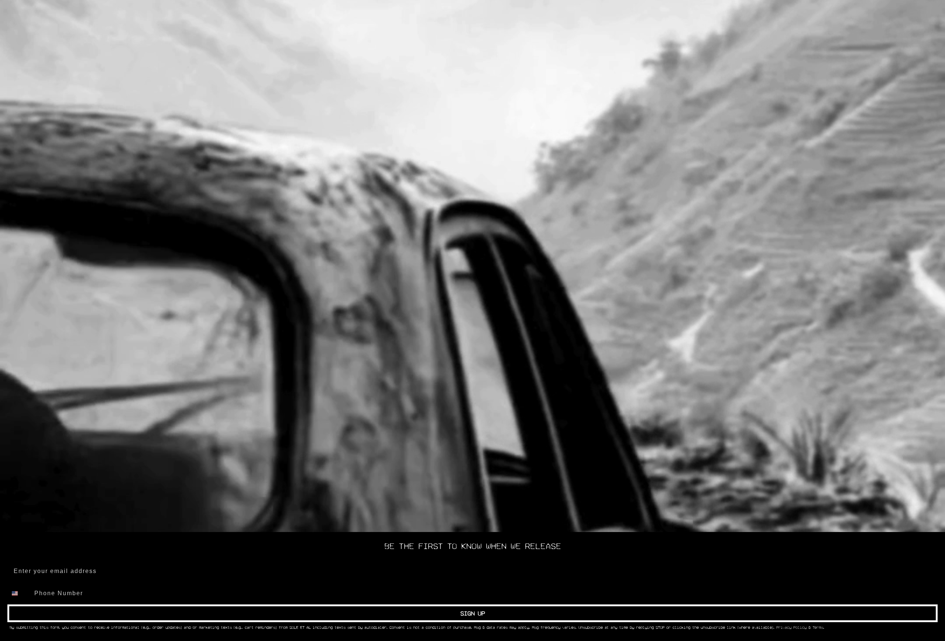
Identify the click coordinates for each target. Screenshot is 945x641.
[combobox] (19, 593)
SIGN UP (472, 613)
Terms (817, 628)
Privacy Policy (791, 628)
